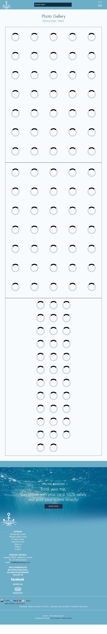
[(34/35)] (76, 148)
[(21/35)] (19, 110)
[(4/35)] (76, 33)
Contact (18, 549)
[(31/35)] (19, 148)
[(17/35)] (38, 91)
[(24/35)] (76, 110)
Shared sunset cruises (18, 536)
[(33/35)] (57, 148)
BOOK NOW (40, 4)
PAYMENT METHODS (79, 606)
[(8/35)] (57, 52)
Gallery (18, 546)
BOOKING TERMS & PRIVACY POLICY (33, 606)
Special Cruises (18, 541)
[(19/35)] (76, 91)
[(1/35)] (19, 33)
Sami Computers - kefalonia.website (61, 618)
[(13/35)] (57, 71)
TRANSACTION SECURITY (60, 606)
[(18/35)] (57, 91)
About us (17, 544)
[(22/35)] (38, 110)
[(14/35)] (76, 71)
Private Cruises (18, 539)
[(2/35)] (38, 33)
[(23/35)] (57, 110)
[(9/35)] (76, 52)
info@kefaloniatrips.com (20, 562)
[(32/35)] (38, 148)
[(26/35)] (19, 129)
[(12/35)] (38, 71)
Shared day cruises (17, 534)
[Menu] (100, 5)
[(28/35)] (57, 129)
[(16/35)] (19, 91)
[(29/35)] (76, 129)
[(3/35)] (57, 33)
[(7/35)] (38, 52)
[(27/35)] (38, 129)
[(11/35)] (19, 71)
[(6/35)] (19, 52)
